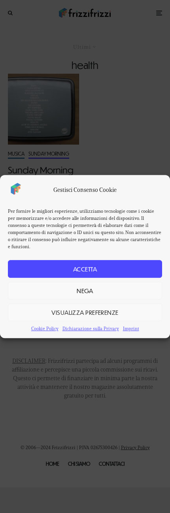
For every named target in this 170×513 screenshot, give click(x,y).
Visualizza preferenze (84, 312)
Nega (85, 290)
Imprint (131, 328)
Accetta (85, 269)
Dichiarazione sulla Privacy (90, 328)
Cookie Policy (45, 328)
